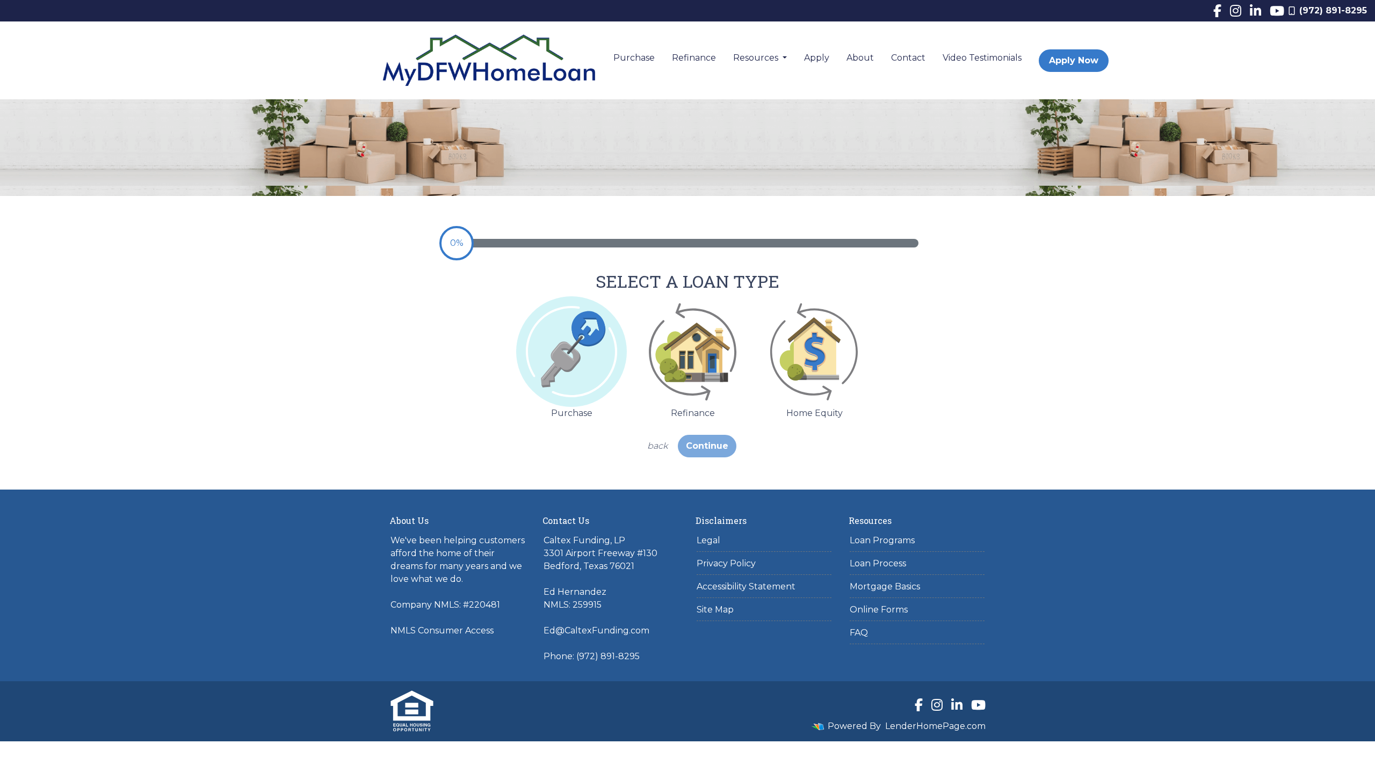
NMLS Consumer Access (442, 630)
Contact (908, 58)
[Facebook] (1217, 10)
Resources (756, 58)
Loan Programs (882, 540)
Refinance (694, 58)
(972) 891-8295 (1333, 10)
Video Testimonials (982, 58)
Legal (708, 540)
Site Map (715, 609)
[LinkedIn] (1255, 10)
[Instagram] (1235, 10)
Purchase (634, 58)
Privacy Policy (726, 563)
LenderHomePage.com (935, 726)
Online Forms (879, 609)
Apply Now (1073, 60)
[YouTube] (1277, 10)
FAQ (859, 633)
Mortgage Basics (885, 586)
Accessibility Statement (746, 586)
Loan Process (878, 563)
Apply (816, 58)
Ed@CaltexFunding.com (596, 630)
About (860, 58)
